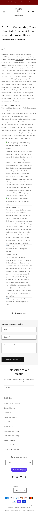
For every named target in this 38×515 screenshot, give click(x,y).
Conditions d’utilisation (28, 510)
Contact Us (7, 422)
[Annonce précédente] (4, 2)
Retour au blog (20, 313)
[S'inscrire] (31, 387)
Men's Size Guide (9, 440)
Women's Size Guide (10, 445)
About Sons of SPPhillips (12, 403)
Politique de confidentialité (12, 510)
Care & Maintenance (10, 417)
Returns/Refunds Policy (11, 431)
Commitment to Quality (11, 449)
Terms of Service (9, 408)
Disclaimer (7, 412)
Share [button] (5, 49)
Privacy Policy (8, 426)
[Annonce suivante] (34, 2)
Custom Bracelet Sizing (11, 435)
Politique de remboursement (22, 507)
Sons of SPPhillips (11, 505)
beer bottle (19, 59)
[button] (4, 12)
